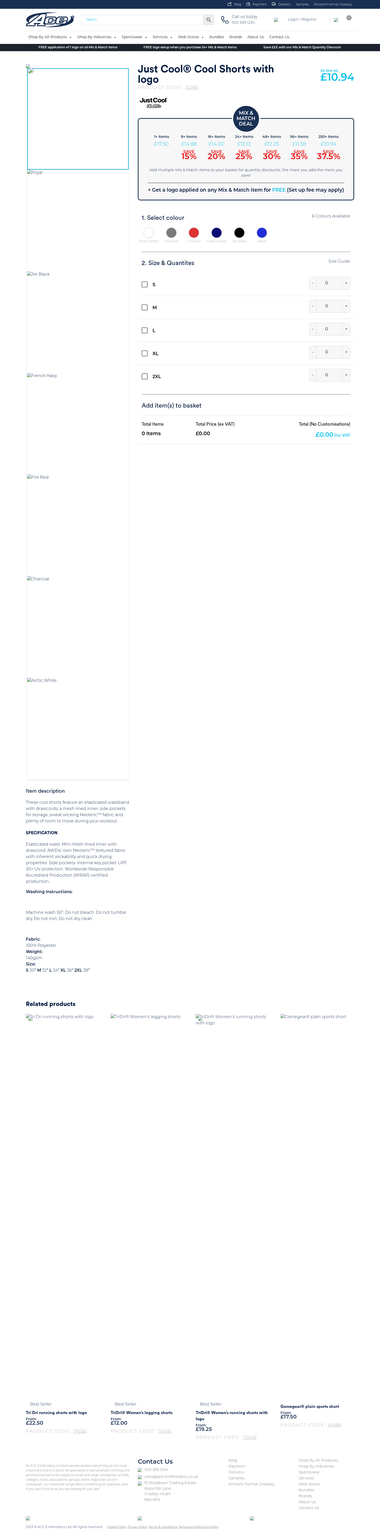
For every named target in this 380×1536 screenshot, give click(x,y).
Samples (302, 4)
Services (160, 37)
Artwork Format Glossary (333, 4)
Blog (237, 4)
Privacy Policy (138, 1527)
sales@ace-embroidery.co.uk (171, 1477)
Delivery (284, 4)
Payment (260, 4)
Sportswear (132, 37)
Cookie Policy (117, 1527)
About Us (255, 37)
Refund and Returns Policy (199, 1527)
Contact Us (279, 37)
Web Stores (188, 37)
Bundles (216, 37)
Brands (235, 37)
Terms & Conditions (163, 1527)
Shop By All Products (47, 37)
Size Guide (339, 262)
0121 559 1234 (156, 1470)
